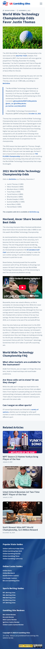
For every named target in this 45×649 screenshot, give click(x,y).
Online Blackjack (9, 573)
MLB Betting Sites (9, 600)
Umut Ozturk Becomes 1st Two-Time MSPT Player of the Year (21, 493)
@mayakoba (18, 101)
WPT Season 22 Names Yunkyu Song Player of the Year (20, 458)
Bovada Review (8, 617)
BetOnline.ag (34, 212)
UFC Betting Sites (9, 603)
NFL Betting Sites (9, 592)
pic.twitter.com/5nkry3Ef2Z (16, 106)
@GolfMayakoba (20, 103)
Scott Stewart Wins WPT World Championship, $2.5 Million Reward (20, 528)
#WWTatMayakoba (30, 101)
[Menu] (41, 3)
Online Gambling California (12, 559)
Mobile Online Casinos (11, 575)
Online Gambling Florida (11, 553)
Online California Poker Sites (13, 548)
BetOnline (6, 83)
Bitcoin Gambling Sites (11, 581)
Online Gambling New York (12, 551)
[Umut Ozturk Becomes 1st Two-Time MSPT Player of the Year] (22, 477)
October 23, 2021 (35, 113)
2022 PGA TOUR (21, 56)
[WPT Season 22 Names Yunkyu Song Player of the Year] (22, 442)
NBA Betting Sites (9, 597)
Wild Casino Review (10, 620)
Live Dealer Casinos (10, 578)
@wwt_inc (10, 103)
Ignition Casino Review (11, 622)
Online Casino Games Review (13, 625)
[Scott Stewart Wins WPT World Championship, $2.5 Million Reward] (22, 513)
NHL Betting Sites (9, 595)
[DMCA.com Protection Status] (26, 645)
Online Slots (7, 570)
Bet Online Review (9, 614)
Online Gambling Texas (11, 556)
